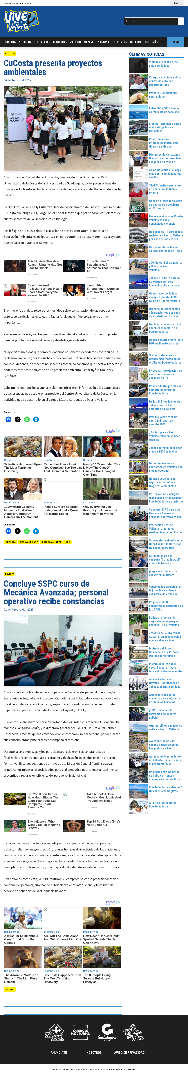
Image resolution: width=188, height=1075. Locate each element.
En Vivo (176, 42)
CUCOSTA (11, 542)
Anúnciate (59, 1052)
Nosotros (94, 1052)
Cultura (136, 42)
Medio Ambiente (29, 542)
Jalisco (75, 42)
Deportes (120, 42)
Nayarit (89, 42)
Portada (10, 42)
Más (155, 42)
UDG (68, 542)
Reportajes (42, 42)
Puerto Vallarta (51, 542)
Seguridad (60, 42)
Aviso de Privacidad (129, 1052)
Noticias (25, 42)
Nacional (104, 42)
